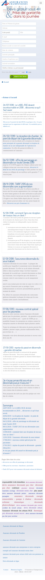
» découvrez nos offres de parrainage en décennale (17, 462)
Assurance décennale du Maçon (13, 526)
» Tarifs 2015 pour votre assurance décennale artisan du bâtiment (22, 469)
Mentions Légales (16, 570)
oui (23, 72)
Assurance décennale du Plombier (14, 533)
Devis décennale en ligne (11, 561)
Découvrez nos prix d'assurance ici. (18, 203)
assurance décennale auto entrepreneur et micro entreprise (21, 547)
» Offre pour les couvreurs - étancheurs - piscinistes (17, 465)
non (29, 72)
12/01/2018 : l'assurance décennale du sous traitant (21, 437)
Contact (5, 570)
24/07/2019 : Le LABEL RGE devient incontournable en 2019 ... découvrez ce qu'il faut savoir (21, 410)
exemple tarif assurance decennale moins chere (18, 551)
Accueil (6, 82)
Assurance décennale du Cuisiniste (14, 540)
